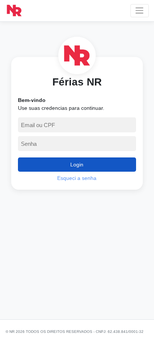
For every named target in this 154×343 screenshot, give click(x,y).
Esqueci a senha (76, 178)
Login (76, 165)
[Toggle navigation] (139, 10)
